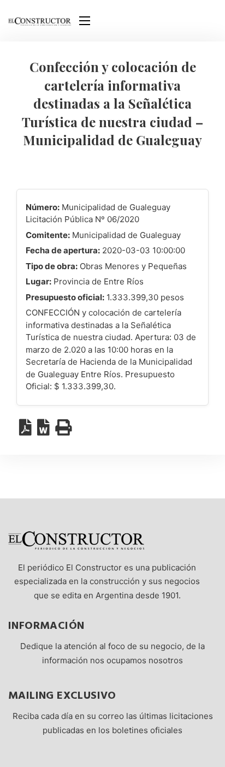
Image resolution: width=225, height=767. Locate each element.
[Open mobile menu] (84, 20)
